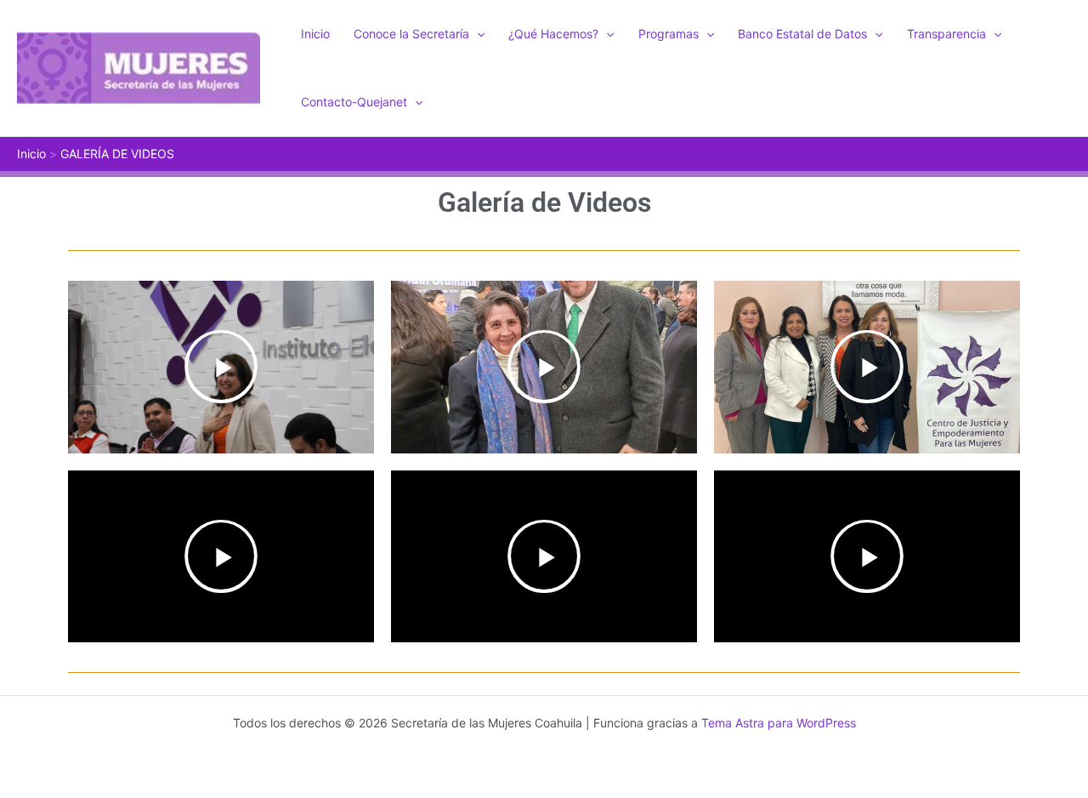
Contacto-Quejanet (354, 101)
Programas (668, 33)
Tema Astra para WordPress (778, 722)
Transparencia (946, 33)
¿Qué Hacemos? (553, 33)
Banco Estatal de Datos (802, 33)
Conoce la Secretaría (411, 33)
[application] (476, 34)
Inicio (315, 33)
